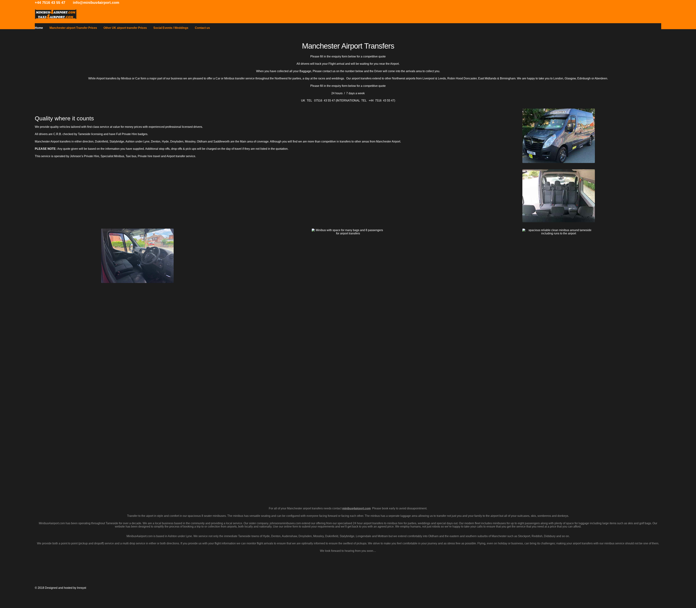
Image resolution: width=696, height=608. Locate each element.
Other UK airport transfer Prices (125, 27)
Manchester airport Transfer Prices (73, 27)
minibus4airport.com (356, 508)
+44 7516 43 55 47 (50, 3)
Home (39, 27)
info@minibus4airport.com (96, 3)
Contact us (202, 27)
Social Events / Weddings (170, 27)
